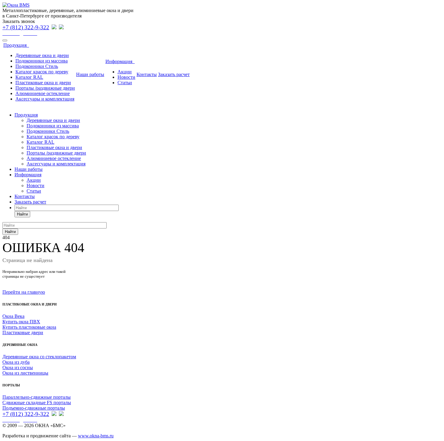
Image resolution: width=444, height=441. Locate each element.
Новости (126, 77)
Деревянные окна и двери (42, 55)
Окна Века (13, 316)
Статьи (124, 82)
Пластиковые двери (22, 332)
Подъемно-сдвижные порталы (33, 408)
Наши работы (90, 74)
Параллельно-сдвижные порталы (36, 397)
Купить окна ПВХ (21, 321)
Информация (120, 61)
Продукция (16, 45)
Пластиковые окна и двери (43, 82)
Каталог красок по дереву (41, 71)
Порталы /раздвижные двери (45, 88)
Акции (124, 71)
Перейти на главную (23, 292)
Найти (22, 214)
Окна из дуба (16, 362)
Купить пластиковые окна (29, 327)
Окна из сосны (17, 367)
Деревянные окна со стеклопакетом (39, 356)
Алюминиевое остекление (42, 93)
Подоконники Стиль (36, 66)
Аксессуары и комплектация (44, 98)
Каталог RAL (29, 77)
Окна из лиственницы (25, 372)
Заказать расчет (174, 74)
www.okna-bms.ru (96, 435)
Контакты (147, 74)
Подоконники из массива (41, 60)
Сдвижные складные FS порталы (36, 402)
